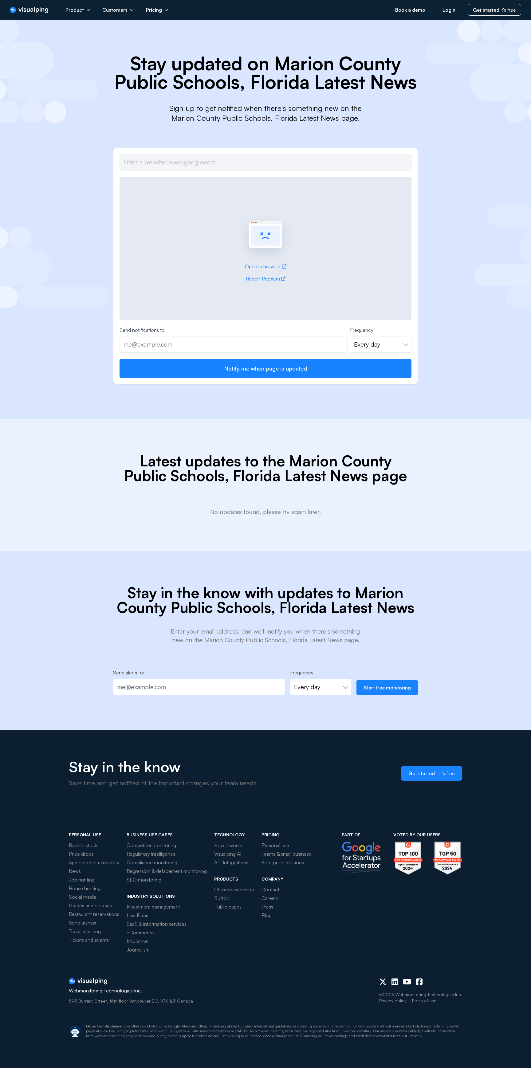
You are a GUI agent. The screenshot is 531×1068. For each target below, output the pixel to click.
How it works (228, 845)
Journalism (138, 950)
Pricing (154, 10)
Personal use (275, 845)
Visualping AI (227, 854)
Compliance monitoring (152, 862)
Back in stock (83, 845)
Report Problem (263, 279)
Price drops (81, 854)
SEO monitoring (144, 880)
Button (221, 898)
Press (267, 907)
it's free (494, 10)
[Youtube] (407, 981)
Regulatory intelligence (151, 854)
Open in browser (263, 266)
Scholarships (82, 923)
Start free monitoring (387, 688)
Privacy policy (393, 1000)
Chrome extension (234, 889)
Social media (82, 897)
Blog (267, 915)
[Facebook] (419, 981)
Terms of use (423, 1000)
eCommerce (140, 932)
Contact (270, 889)
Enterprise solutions (283, 862)
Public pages (228, 907)
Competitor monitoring (151, 845)
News (75, 871)
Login (448, 10)
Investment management (153, 907)
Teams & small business (286, 854)
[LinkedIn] (394, 981)
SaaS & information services (157, 924)
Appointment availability (94, 862)
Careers (270, 898)
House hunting (84, 888)
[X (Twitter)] (383, 981)
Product (74, 10)
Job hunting (82, 880)
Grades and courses (90, 905)
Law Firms (137, 915)
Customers (115, 10)
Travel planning (85, 931)
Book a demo (410, 10)
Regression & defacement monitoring (167, 871)
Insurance (137, 941)
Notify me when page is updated (265, 368)
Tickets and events (89, 940)
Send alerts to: (128, 672)
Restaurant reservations (94, 914)
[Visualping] (29, 10)
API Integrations (231, 862)
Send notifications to (142, 330)
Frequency (361, 330)
